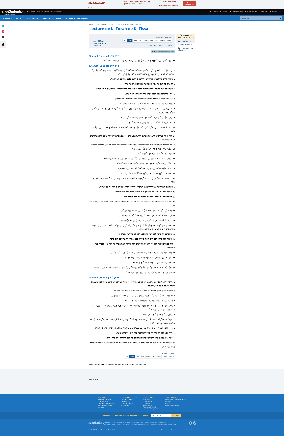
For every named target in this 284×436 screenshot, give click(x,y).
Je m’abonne (125, 405)
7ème (156, 41)
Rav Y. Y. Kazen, (126, 424)
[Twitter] (194, 423)
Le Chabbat (146, 403)
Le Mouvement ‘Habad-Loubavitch (175, 399)
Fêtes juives (146, 399)
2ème (130, 41)
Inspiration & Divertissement (76, 18)
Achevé (169, 41)
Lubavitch (129, 422)
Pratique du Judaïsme (12, 18)
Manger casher (147, 405)
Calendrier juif (125, 401)
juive (169, 424)
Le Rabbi (168, 401)
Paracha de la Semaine (98, 24)
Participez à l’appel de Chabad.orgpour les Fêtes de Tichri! (137, 2)
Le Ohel (167, 403)
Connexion (214, 12)
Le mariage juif (147, 401)
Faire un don (264, 12)
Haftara (162, 41)
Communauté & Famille (51, 18)
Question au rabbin (237, 12)
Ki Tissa (121, 24)
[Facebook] (190, 423)
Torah (148, 424)
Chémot (112, 24)
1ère (124, 41)
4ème (140, 41)
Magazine (101, 407)
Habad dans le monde (172, 405)
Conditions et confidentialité (179, 430)
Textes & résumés (134, 24)
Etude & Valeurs (31, 18)
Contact (193, 430)
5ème (146, 41)
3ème (135, 41)
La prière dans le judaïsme (151, 409)
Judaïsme (155, 424)
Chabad (124, 422)
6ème (151, 41)
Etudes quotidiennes (127, 403)
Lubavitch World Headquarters (157, 422)
